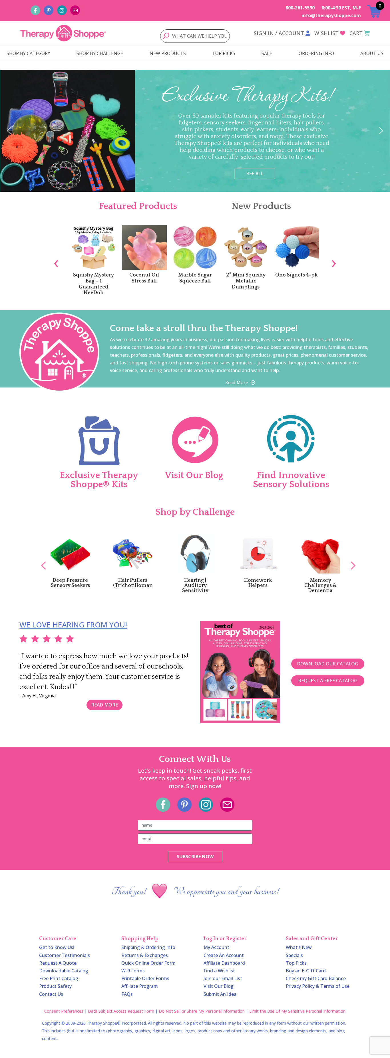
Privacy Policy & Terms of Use (317, 986)
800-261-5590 (300, 8)
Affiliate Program (139, 986)
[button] (8, 130)
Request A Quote (58, 963)
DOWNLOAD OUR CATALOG (327, 664)
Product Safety (55, 986)
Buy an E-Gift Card (306, 971)
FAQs (127, 994)
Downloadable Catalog (63, 971)
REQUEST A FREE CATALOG (327, 680)
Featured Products (138, 206)
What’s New (299, 947)
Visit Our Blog (219, 986)
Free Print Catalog (58, 978)
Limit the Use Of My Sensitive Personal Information (297, 1011)
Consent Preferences (63, 1011)
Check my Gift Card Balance (316, 978)
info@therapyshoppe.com (331, 15)
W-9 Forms (133, 971)
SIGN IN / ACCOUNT (279, 33)
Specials (294, 955)
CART (356, 33)
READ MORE (104, 705)
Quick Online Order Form (148, 963)
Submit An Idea (220, 994)
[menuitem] (28, 53)
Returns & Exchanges (144, 955)
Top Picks (296, 963)
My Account (216, 947)
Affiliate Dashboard (224, 963)
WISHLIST (326, 33)
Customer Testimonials (64, 955)
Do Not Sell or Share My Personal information (202, 1011)
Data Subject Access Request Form (121, 1011)
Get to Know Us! (56, 947)
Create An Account (224, 955)
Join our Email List (223, 978)
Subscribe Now (195, 856)
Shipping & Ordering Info (148, 947)
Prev (40, 559)
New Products (261, 206)
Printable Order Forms (145, 978)
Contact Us (51, 994)
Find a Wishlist (219, 971)
